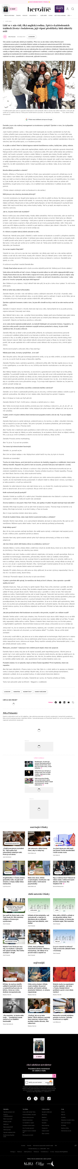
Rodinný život (27, 691)
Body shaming (45, 1125)
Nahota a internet (35, 1010)
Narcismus (44, 1114)
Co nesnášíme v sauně (28, 1122)
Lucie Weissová (56, 1022)
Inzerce (63, 1112)
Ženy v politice (45, 1133)
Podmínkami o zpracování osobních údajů (44, 1090)
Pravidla (29, 1145)
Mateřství (44, 1117)
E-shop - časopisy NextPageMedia (59, 1151)
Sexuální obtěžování (47, 1112)
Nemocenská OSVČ (8, 1127)
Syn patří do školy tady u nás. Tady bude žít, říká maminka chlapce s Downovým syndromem (14, 908)
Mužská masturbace (28, 1120)
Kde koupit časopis (66, 1122)
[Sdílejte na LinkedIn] (64, 702)
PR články (63, 1125)
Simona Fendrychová (58, 886)
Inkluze (57, 941)
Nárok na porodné (7, 1119)
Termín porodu (7, 1129)
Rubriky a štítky (65, 1128)
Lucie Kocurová (6, 886)
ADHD (56, 910)
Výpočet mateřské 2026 (9, 1132)
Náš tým (63, 1114)
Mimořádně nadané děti (12, 843)
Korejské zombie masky (28, 1125)
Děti (31, 843)
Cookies (23, 1145)
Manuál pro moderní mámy (67, 1120)
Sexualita (44, 1122)
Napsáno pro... (59, 1010)
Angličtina (8, 872)
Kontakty (63, 1117)
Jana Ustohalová (7, 857)
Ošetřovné (5, 1124)
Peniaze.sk (36, 1151)
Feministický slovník (66, 1130)
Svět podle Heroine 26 (59, 7)
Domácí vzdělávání (40, 691)
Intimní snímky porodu (28, 1117)
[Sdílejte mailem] (69, 702)
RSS (56, 1145)
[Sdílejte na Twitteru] (60, 702)
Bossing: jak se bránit (28, 1135)
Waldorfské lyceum (11, 941)
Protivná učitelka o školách (29, 1114)
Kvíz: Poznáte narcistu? (28, 1128)
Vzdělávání (58, 843)
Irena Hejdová (56, 855)
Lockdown (31, 36)
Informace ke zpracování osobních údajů (43, 1145)
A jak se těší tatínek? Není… (29, 1112)
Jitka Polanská (10, 713)
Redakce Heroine (7, 994)
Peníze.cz (19, 1151)
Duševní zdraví (45, 1130)
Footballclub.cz (44, 1151)
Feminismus (45, 1120)
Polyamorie (44, 1128)
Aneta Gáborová (32, 853)
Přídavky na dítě (7, 1121)
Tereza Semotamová (8, 1024)
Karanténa (17, 691)
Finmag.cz (12, 1151)
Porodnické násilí (10, 979)
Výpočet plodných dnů (8, 1112)
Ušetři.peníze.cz (28, 1151)
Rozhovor (58, 872)
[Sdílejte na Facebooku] (56, 702)
